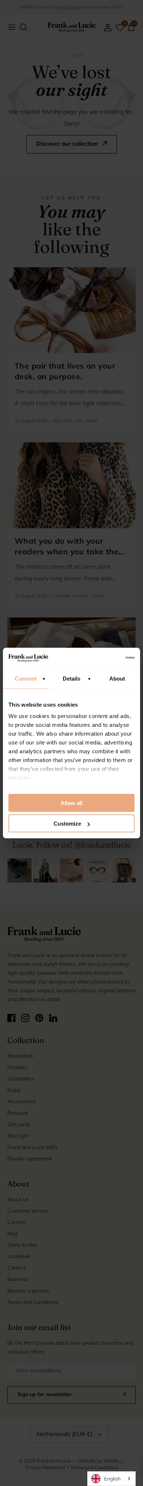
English (112, 1478)
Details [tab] (72, 678)
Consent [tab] (26, 678)
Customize (67, 823)
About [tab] (117, 678)
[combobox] (111, 1478)
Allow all (71, 803)
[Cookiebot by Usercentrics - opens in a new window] (103, 658)
